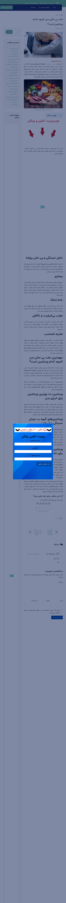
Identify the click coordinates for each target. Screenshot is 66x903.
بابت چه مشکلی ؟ (33, 456)
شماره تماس (33, 448)
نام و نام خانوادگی (33, 441)
